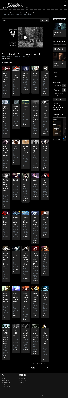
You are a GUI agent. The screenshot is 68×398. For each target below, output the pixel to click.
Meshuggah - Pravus (35, 182)
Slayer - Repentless (35, 75)
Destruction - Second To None (5, 77)
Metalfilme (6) (58, 49)
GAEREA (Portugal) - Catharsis (35, 151)
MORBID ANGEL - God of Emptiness (5, 151)
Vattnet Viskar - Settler (25, 75)
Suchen (45, 20)
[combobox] (59, 76)
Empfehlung (6, 384)
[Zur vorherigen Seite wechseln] (26, 368)
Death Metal (6, 382)
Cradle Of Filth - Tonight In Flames (15, 297)
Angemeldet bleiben (59, 95)
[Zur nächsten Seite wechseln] (43, 368)
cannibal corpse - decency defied (35, 335)
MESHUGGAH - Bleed (15, 255)
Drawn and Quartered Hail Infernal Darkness (25, 259)
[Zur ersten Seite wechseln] (22, 368)
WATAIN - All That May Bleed (45, 151)
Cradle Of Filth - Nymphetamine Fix (45, 297)
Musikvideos (6, 58)
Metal (3, 378)
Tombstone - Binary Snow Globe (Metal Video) (5, 186)
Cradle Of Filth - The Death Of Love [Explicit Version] (5, 337)
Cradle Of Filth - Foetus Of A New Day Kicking (25, 299)
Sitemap (21, 382)
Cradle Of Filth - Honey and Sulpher (35, 297)
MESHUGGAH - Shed (45, 220)
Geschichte (22, 378)
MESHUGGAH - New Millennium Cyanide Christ (5, 259)
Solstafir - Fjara (25, 109)
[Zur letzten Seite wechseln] (47, 368)
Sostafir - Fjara (15, 182)
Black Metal (5, 380)
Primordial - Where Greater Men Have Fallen (45, 113)
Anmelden (59, 99)
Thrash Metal (6, 386)
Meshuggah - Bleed (45, 182)
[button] (55, 138)
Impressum (22, 380)
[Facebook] (65, 1)
